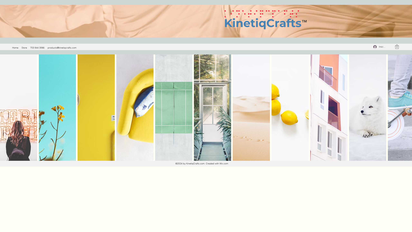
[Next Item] (406, 107)
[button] (397, 46)
